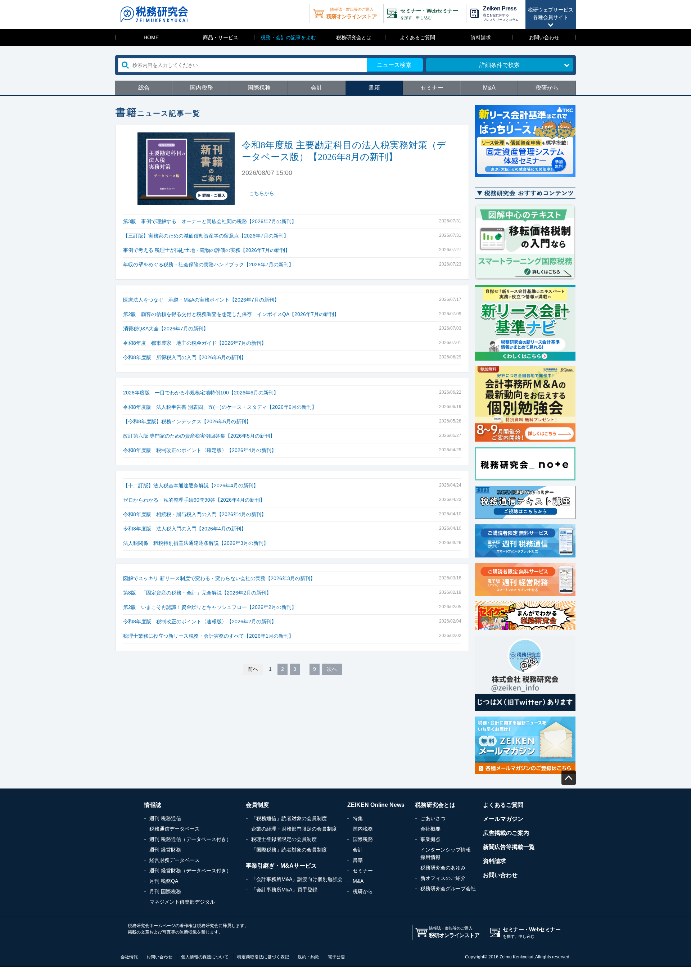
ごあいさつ (433, 818)
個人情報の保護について (205, 956)
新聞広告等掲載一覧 (509, 847)
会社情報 (129, 956)
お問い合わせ (544, 37)
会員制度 (257, 805)
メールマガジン (503, 819)
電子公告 (336, 956)
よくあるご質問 (417, 37)
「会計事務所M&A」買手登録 (284, 890)
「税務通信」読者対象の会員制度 (289, 818)
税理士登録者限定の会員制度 (284, 839)
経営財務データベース (174, 860)
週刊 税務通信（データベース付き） (190, 839)
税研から (547, 88)
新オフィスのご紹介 (443, 878)
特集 (358, 818)
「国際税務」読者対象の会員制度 (289, 850)
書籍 (374, 88)
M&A (489, 88)
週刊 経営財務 (165, 850)
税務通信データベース (174, 829)
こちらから (261, 193)
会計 (316, 88)
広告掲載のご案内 (506, 833)
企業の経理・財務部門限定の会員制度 (294, 829)
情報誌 (152, 805)
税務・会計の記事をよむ (288, 37)
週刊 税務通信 (165, 818)
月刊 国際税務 (165, 891)
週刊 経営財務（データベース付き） (190, 870)
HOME (151, 37)
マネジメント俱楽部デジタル (182, 902)
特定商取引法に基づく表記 (263, 956)
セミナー (431, 88)
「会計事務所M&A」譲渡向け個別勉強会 (297, 879)
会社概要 (430, 829)
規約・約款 (308, 956)
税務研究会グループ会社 (448, 888)
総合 (144, 88)
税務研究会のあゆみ (443, 868)
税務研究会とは (353, 37)
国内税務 (201, 88)
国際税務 (259, 88)
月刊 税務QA (163, 881)
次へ (332, 669)
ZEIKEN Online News (376, 805)
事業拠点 (430, 839)
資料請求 (481, 37)
